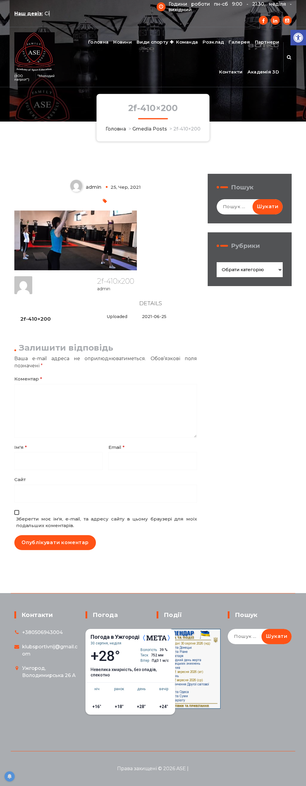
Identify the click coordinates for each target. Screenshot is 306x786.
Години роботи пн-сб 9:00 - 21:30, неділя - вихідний (230, 7)
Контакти (230, 72)
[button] (298, 37)
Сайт (20, 479)
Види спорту (152, 42)
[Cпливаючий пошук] (289, 57)
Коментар (28, 379)
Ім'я (20, 447)
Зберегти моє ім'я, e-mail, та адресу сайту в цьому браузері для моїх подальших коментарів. (106, 522)
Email (116, 447)
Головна (98, 42)
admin (103, 288)
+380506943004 (42, 632)
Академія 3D (263, 72)
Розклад (213, 42)
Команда (187, 42)
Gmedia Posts (149, 128)
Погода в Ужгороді (115, 637)
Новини (122, 42)
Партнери (267, 42)
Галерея (239, 42)
